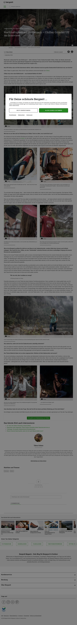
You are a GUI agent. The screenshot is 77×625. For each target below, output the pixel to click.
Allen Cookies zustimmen (53, 110)
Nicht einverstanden (23, 110)
